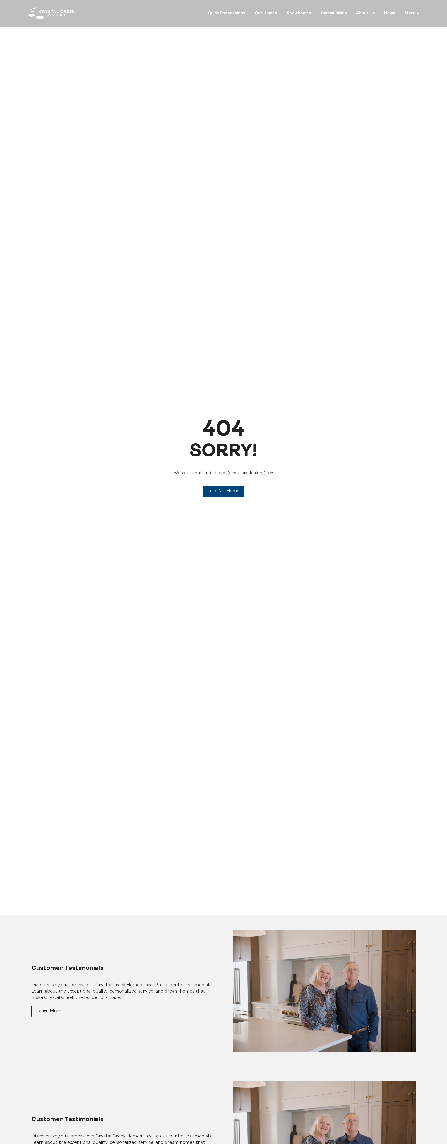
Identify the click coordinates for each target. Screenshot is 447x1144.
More (410, 13)
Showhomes (299, 13)
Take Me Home (223, 491)
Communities (334, 13)
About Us (365, 13)
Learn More (48, 1011)
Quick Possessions (226, 13)
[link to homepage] (51, 13)
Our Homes (266, 13)
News (389, 13)
